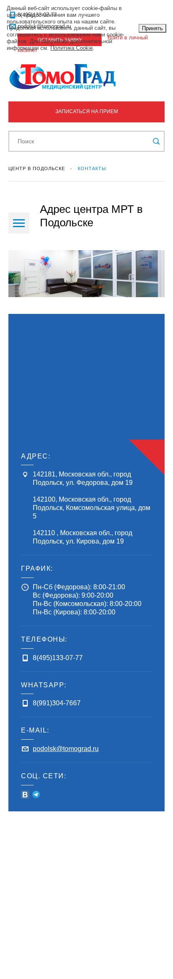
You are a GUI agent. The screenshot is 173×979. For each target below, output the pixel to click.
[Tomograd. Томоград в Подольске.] (86, 77)
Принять (152, 28)
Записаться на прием (86, 111)
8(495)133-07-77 (58, 657)
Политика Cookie (71, 48)
